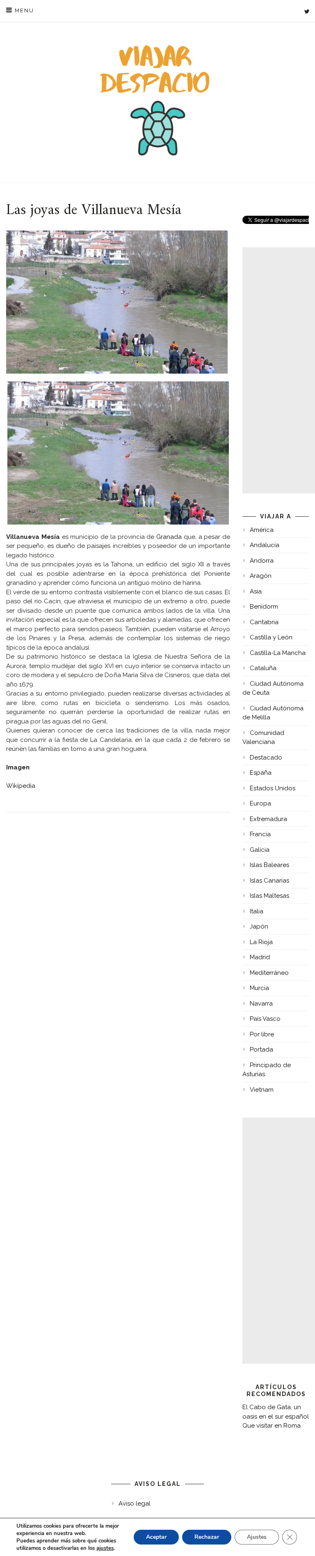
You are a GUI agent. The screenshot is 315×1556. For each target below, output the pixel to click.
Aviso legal (135, 1503)
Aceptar (156, 1537)
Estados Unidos (272, 788)
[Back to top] (297, 1538)
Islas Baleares (269, 865)
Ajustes (257, 1537)
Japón (259, 926)
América (262, 530)
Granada (170, 537)
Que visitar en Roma (271, 1425)
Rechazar (206, 1537)
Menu (23, 10)
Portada (261, 1049)
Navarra (261, 1003)
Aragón (261, 576)
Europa (260, 803)
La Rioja (261, 942)
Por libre (262, 1034)
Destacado (266, 757)
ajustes (105, 1548)
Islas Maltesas (269, 895)
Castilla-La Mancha (278, 653)
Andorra (262, 560)
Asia (256, 591)
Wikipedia (20, 785)
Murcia (259, 988)
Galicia (259, 849)
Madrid (260, 957)
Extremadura (268, 819)
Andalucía (264, 545)
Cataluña (263, 668)
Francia (260, 834)
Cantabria (264, 622)
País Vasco (265, 1018)
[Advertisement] (278, 370)
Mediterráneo (269, 972)
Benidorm (264, 606)
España (261, 772)
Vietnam (262, 1089)
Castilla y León (271, 637)
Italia (256, 911)
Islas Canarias (269, 880)
